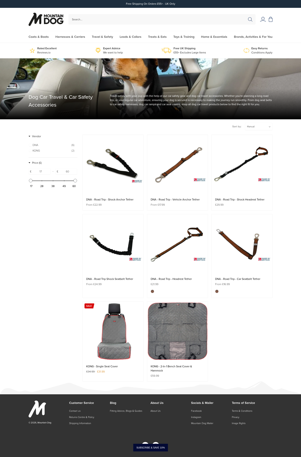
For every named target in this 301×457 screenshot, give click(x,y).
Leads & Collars (130, 36)
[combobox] (162, 19)
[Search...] (250, 19)
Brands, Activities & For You (253, 36)
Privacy (235, 417)
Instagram (196, 417)
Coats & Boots (39, 36)
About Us (155, 411)
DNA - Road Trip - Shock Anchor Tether (109, 199)
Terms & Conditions (242, 411)
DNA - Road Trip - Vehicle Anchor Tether (175, 199)
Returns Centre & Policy (81, 417)
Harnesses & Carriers (70, 36)
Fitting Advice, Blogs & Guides (126, 411)
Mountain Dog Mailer (202, 423)
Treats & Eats (157, 36)
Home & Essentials (214, 36)
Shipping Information (80, 423)
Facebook (196, 411)
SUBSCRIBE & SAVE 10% (150, 447)
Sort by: (237, 126)
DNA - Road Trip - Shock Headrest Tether (239, 199)
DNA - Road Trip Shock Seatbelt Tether (109, 279)
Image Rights (238, 423)
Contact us (74, 411)
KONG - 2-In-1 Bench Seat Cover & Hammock (171, 368)
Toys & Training (183, 36)
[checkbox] (53, 145)
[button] (271, 19)
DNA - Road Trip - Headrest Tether (171, 279)
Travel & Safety (102, 36)
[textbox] (40, 171)
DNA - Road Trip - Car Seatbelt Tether (237, 279)
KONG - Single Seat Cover (102, 366)
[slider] (30, 180)
